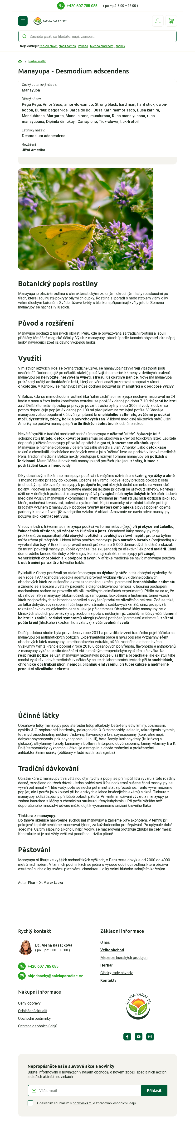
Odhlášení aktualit (32, 1011)
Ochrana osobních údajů (37, 1026)
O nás (105, 942)
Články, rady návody (116, 973)
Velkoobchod (112, 950)
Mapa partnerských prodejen (123, 957)
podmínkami (83, 1103)
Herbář (106, 965)
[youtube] (138, 1036)
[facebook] (127, 1036)
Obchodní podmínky (34, 1018)
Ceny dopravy (29, 1003)
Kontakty (108, 980)
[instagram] (150, 1036)
